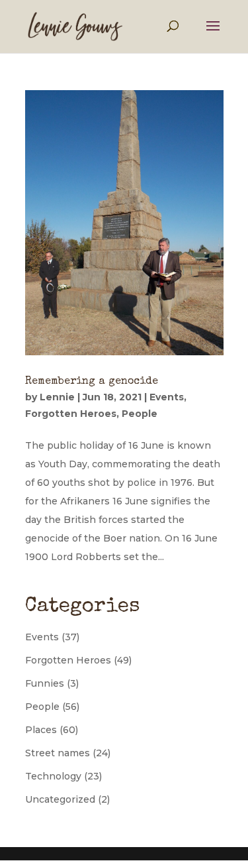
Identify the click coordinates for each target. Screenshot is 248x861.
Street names (57, 753)
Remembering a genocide (91, 381)
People (139, 414)
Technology (53, 776)
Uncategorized (60, 799)
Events (166, 397)
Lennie (57, 397)
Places (41, 730)
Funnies (44, 683)
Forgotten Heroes (70, 414)
